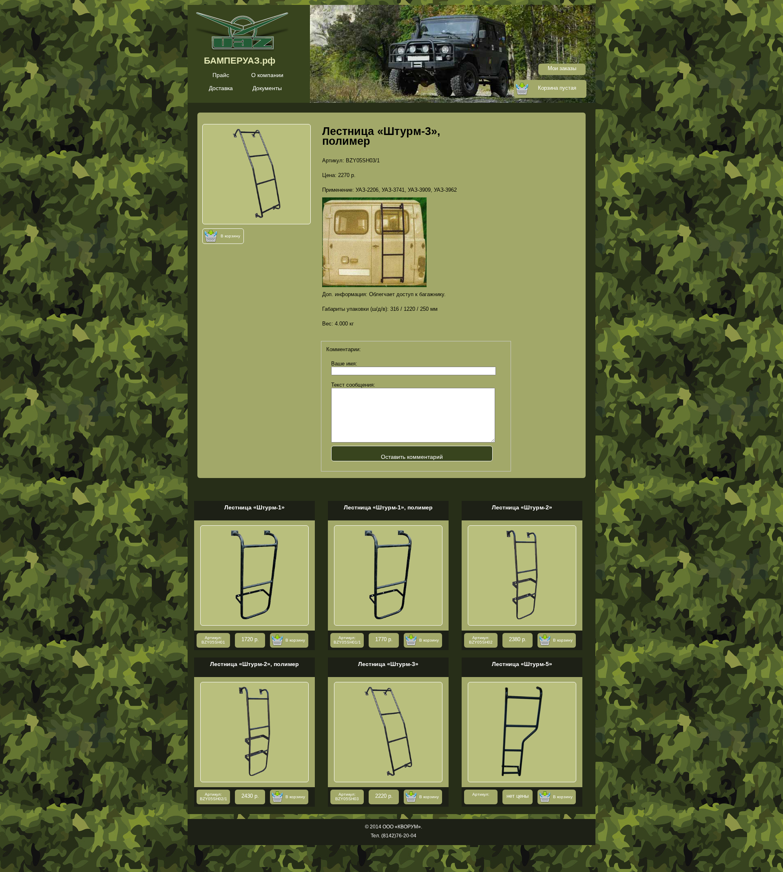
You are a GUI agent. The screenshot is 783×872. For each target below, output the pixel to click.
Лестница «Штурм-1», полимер (388, 507)
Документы (267, 88)
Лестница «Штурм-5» (522, 664)
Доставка (221, 88)
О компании (267, 75)
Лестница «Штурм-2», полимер (254, 664)
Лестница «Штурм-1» (254, 507)
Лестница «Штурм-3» (388, 664)
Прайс (220, 75)
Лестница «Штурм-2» (522, 507)
